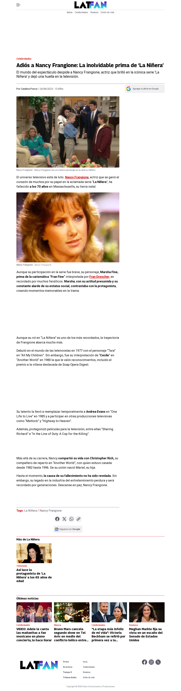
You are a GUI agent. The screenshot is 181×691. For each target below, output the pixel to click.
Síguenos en (69, 529)
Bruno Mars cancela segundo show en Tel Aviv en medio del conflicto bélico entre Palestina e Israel (70, 636)
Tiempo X (70, 672)
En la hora (70, 667)
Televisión (21, 566)
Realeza (94, 12)
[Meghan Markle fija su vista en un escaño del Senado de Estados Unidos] (147, 612)
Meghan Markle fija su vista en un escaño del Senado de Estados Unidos (146, 634)
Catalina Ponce (29, 88)
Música (57, 625)
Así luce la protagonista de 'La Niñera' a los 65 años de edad (34, 575)
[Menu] (19, 5)
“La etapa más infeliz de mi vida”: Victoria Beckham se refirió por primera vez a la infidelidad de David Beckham (108, 638)
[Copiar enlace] (78, 519)
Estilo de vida (107, 12)
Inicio (70, 12)
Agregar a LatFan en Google (142, 89)
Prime (70, 661)
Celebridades (81, 12)
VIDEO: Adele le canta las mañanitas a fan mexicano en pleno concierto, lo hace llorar (34, 634)
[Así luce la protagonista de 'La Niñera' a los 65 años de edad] (34, 553)
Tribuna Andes (70, 677)
